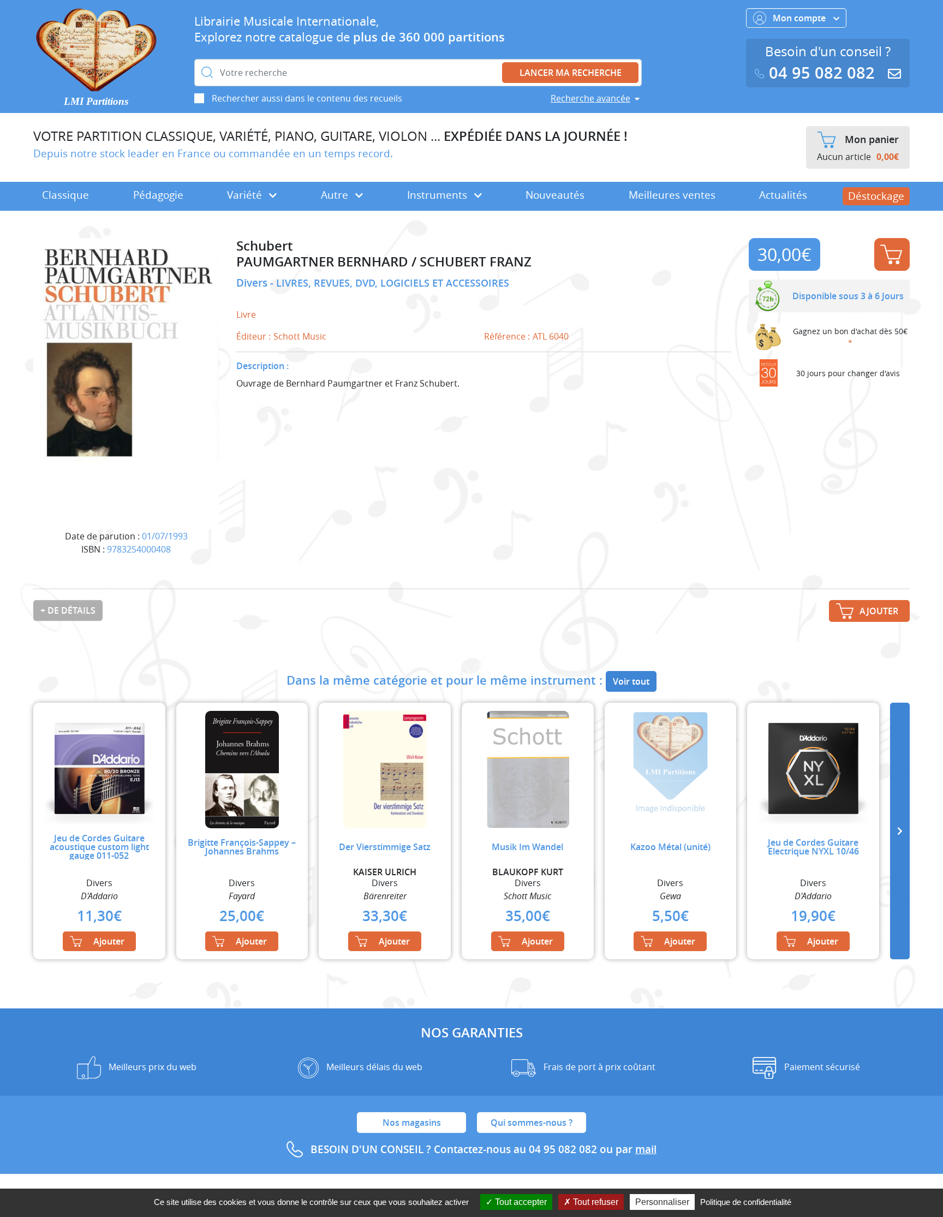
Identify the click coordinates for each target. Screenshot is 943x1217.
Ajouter (892, 254)
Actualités (783, 195)
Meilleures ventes (672, 195)
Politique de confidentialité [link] (745, 1202)
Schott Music (299, 336)
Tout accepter (520, 1202)
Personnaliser (662, 1202)
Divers (253, 283)
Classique (65, 195)
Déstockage (876, 196)
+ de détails (68, 610)
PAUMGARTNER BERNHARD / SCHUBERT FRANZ (384, 262)
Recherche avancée (590, 98)
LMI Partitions (96, 101)
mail (645, 1149)
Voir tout (631, 681)
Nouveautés (555, 195)
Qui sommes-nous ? (531, 1123)
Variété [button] (246, 195)
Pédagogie (158, 195)
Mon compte (800, 18)
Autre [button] (336, 195)
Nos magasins (412, 1123)
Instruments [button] (438, 195)
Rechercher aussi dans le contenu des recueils (307, 98)
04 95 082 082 (822, 73)
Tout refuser (594, 1202)
